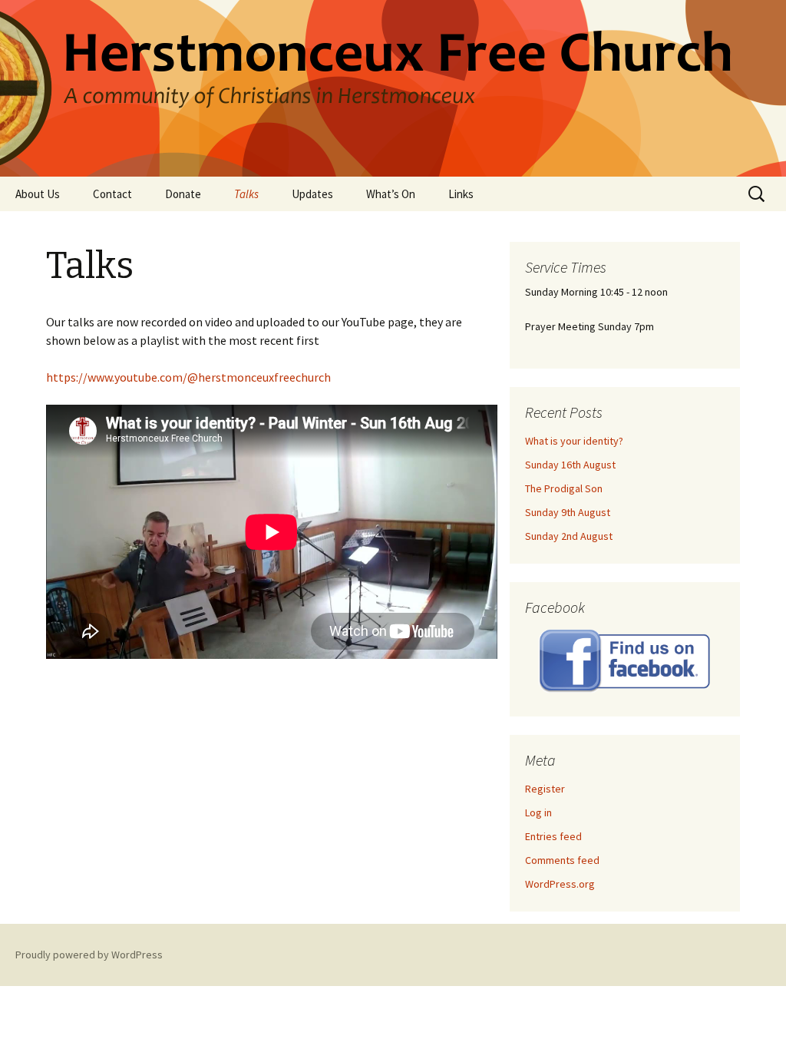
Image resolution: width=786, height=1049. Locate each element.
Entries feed (553, 836)
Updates (312, 194)
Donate (183, 194)
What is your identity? (574, 441)
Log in (538, 812)
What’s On (390, 194)
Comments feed (562, 860)
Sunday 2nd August (569, 536)
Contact (112, 194)
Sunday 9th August (567, 512)
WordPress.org (560, 884)
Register (545, 789)
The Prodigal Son (564, 488)
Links (461, 194)
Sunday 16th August (570, 465)
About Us (37, 194)
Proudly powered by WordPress (89, 954)
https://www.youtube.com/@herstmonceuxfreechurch (188, 377)
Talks (246, 194)
